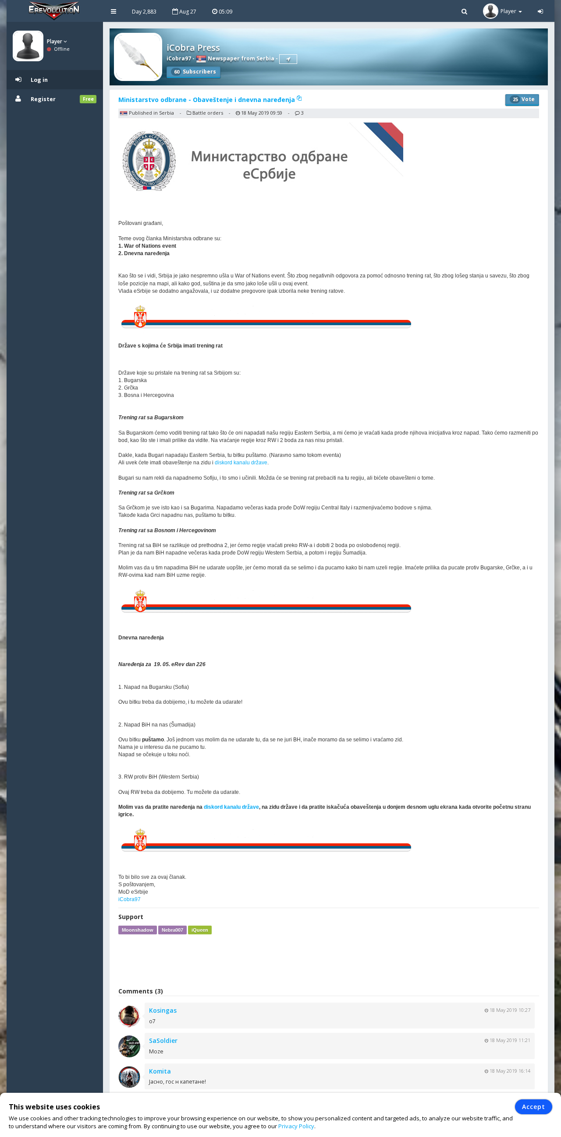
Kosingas (163, 1010)
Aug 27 (187, 11)
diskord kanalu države (241, 463)
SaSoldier (163, 1040)
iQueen (200, 930)
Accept (533, 1106)
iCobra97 (179, 58)
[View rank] (288, 59)
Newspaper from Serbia (240, 58)
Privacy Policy (296, 1126)
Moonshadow (137, 930)
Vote (524, 99)
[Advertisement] (328, 960)
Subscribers (195, 71)
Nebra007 (172, 930)
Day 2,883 (144, 11)
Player (55, 41)
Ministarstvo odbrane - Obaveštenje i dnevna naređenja (207, 99)
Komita (160, 1071)
